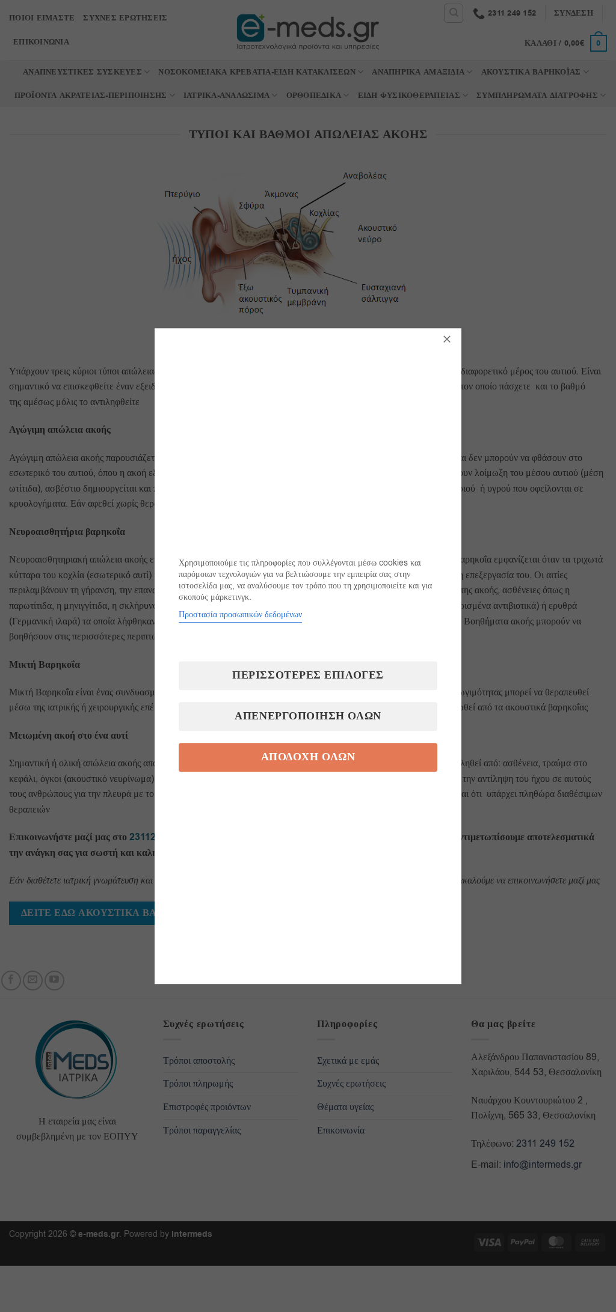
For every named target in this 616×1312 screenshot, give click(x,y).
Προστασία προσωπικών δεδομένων (240, 614)
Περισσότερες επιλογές (307, 675)
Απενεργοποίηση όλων (308, 716)
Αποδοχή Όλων (308, 756)
